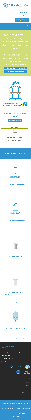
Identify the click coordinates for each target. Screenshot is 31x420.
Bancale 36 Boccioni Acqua (15, 220)
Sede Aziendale (26, 392)
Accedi (26, 15)
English (28, 385)
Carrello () (24, 12)
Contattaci (27, 395)
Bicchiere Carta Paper (13, 256)
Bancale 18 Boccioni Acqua (15, 184)
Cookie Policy (15, 413)
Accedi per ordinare (15, 120)
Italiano (28, 382)
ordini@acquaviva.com (8, 361)
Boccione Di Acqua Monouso (15, 328)
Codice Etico (8, 413)
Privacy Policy (22, 413)
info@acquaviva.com (8, 358)
